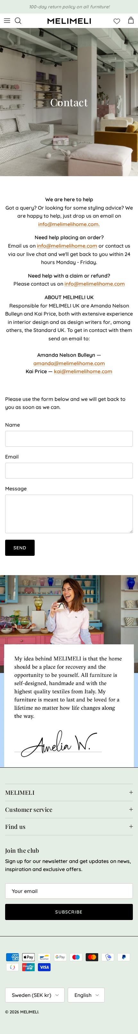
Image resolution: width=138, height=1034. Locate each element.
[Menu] (7, 21)
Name (12, 425)
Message (16, 488)
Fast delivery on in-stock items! (69, 8)
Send (19, 548)
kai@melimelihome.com (83, 371)
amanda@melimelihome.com (69, 363)
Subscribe (68, 912)
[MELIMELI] (69, 20)
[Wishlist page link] (117, 20)
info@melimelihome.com (67, 245)
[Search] (21, 21)
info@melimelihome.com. (69, 224)
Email (12, 456)
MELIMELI (29, 1011)
